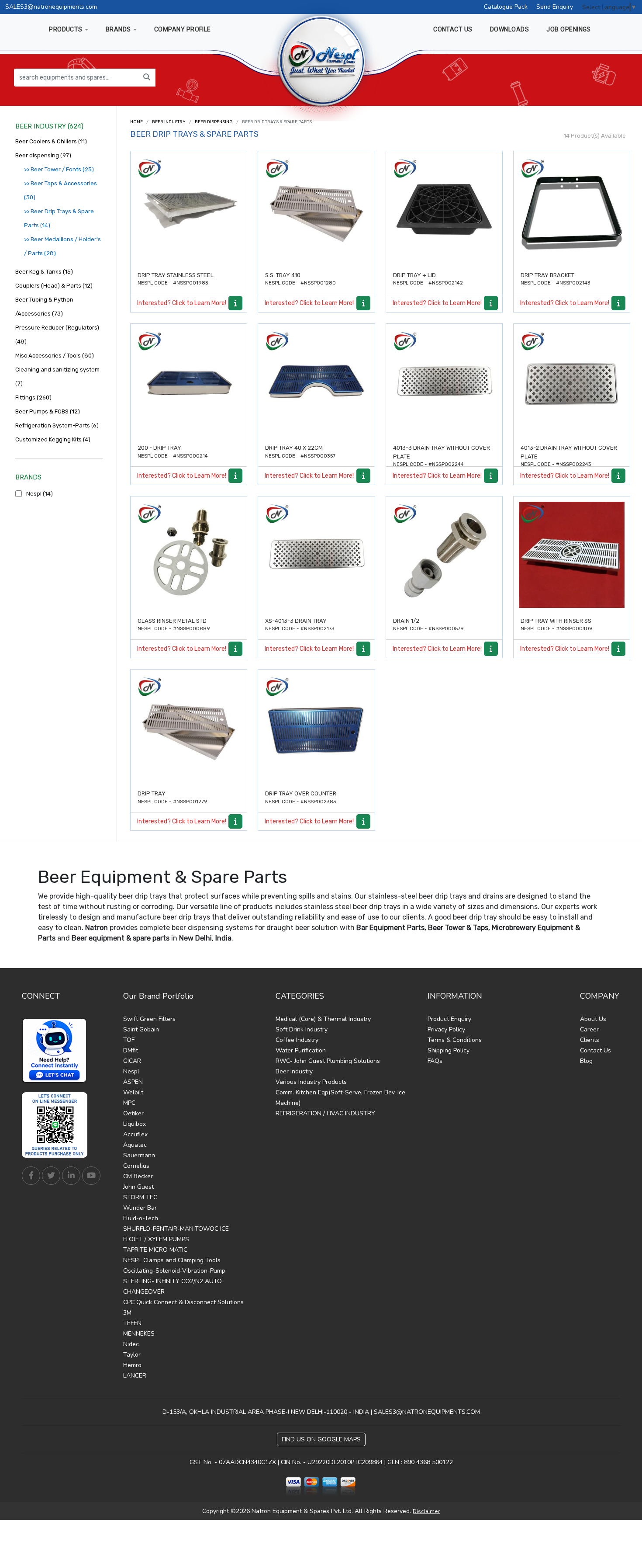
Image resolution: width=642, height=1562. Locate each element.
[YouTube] (91, 1175)
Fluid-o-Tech (140, 1218)
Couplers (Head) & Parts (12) (54, 285)
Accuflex (135, 1134)
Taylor (132, 1354)
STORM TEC (140, 1197)
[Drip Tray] (189, 728)
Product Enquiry (449, 1019)
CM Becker (138, 1176)
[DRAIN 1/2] (444, 554)
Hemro (132, 1365)
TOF (129, 1040)
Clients (589, 1040)
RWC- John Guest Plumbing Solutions (328, 1061)
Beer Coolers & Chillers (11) (51, 141)
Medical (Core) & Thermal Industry (323, 1019)
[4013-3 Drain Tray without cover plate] (444, 382)
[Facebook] (31, 1175)
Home (136, 122)
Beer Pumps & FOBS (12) (47, 411)
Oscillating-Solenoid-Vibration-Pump (174, 1271)
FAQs (435, 1061)
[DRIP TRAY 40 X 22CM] (316, 382)
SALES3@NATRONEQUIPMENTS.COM (427, 1412)
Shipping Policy (448, 1050)
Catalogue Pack (506, 7)
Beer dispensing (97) (43, 155)
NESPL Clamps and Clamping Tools (172, 1260)
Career (589, 1029)
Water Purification (301, 1050)
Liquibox (134, 1124)
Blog (586, 1061)
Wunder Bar (140, 1208)
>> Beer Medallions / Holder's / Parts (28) (62, 246)
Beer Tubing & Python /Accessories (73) (44, 306)
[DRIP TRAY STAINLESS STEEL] (189, 209)
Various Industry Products (311, 1082)
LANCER (134, 1375)
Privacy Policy (446, 1029)
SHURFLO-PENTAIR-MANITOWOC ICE (176, 1229)
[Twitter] (51, 1175)
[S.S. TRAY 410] (316, 209)
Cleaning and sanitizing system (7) (57, 376)
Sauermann (139, 1155)
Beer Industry (169, 122)
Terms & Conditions (455, 1040)
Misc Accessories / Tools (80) (54, 355)
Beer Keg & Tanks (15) (44, 271)
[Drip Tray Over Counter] (316, 728)
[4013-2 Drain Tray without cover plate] (572, 382)
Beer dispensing (214, 122)
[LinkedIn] (71, 1175)
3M (127, 1313)
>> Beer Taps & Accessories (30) (60, 190)
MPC (129, 1103)
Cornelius (136, 1166)
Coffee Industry (297, 1040)
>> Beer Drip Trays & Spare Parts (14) (59, 218)
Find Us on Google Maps (321, 1439)
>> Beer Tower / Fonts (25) (59, 169)
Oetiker (133, 1113)
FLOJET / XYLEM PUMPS (156, 1239)
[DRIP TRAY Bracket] (572, 209)
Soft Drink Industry (302, 1029)
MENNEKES (139, 1333)
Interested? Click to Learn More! (181, 303)
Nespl (131, 1071)
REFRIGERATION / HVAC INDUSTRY (325, 1113)
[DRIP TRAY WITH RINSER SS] (572, 554)
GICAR (132, 1061)
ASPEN (133, 1082)
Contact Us (595, 1050)
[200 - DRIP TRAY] (189, 382)
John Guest (138, 1187)
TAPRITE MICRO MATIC (155, 1250)
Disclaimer (426, 1511)
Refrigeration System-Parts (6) (57, 425)
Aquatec (135, 1145)
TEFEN (132, 1323)
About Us (593, 1019)
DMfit (130, 1050)
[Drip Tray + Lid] (444, 209)
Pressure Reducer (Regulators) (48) (57, 334)
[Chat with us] (57, 1051)
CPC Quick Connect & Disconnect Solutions (183, 1302)
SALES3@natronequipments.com (51, 7)
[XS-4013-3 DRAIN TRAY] (316, 554)
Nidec (131, 1344)
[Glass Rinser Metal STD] (189, 554)
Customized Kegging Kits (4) (52, 439)
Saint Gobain (141, 1029)
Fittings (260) (33, 397)
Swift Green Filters (149, 1019)
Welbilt (133, 1092)
